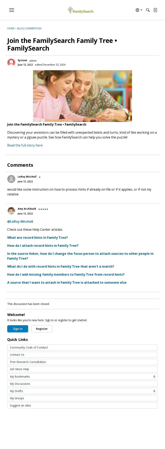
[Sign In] (155, 10)
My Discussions (20, 384)
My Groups (17, 398)
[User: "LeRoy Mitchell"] (11, 179)
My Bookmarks (82, 376)
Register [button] (42, 329)
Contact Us (17, 355)
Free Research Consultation (28, 362)
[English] (81, 10)
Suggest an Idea (20, 405)
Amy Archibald (27, 208)
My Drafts (82, 391)
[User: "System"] (11, 63)
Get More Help (19, 369)
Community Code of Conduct (29, 347)
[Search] (148, 10)
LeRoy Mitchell (27, 176)
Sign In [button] (18, 329)
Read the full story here (25, 145)
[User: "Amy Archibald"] (11, 211)
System (22, 60)
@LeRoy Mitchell (20, 221)
